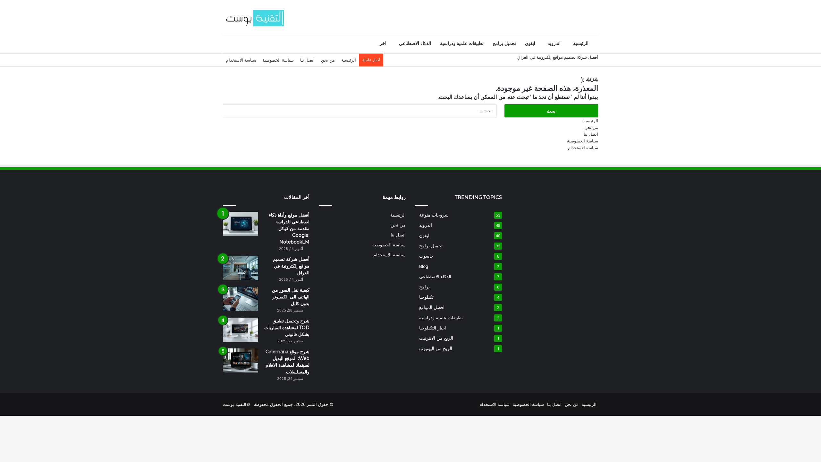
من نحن (328, 60)
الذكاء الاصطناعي (415, 43)
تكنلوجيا (426, 297)
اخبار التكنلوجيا (432, 327)
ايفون (530, 43)
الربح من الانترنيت (436, 338)
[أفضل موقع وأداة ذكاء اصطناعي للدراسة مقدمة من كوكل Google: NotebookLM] (240, 224)
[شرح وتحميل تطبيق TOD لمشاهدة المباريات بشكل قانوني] (240, 330)
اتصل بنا (307, 60)
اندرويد (554, 43)
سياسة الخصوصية (278, 60)
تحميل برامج (504, 43)
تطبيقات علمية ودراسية (462, 43)
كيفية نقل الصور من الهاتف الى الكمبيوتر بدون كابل (290, 296)
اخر (383, 43)
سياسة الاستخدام (241, 60)
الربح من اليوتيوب (435, 348)
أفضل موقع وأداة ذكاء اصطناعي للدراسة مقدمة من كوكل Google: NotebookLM (289, 228)
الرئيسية (580, 43)
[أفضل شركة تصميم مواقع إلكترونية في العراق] (240, 268)
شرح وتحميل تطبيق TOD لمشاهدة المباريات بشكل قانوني (286, 327)
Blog (423, 266)
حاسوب (426, 256)
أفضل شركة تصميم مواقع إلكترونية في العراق (557, 57)
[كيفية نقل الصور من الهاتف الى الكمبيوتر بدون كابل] (240, 299)
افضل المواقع (431, 307)
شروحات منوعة (434, 215)
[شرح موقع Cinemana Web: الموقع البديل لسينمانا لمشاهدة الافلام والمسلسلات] (240, 360)
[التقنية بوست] (255, 16)
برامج (424, 286)
